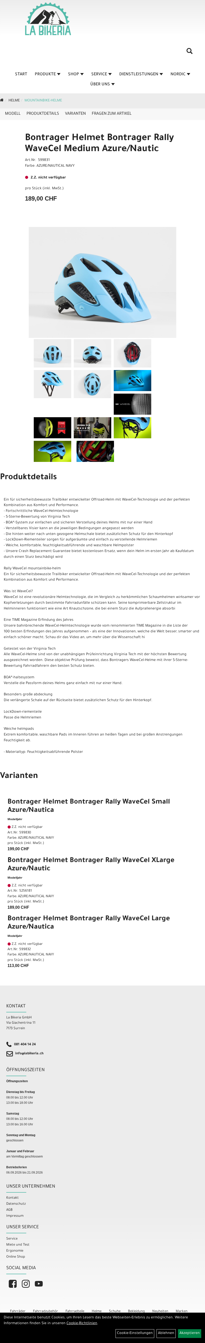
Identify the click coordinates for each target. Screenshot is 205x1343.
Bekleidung (136, 1311)
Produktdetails (42, 114)
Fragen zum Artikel (112, 114)
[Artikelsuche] (189, 53)
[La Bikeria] (48, 19)
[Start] (2, 101)
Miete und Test (18, 1245)
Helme (14, 101)
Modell (12, 114)
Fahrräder (18, 1311)
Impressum (15, 1216)
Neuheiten (160, 1311)
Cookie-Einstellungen (135, 1333)
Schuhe (114, 1311)
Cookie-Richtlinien (81, 1324)
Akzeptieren (190, 1333)
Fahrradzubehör (45, 1311)
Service (99, 74)
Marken (182, 1311)
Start (21, 74)
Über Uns (100, 84)
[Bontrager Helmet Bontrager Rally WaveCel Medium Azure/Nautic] (102, 282)
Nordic (178, 74)
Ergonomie (14, 1251)
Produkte (45, 74)
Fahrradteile (75, 1311)
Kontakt (12, 1198)
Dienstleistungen (138, 74)
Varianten (75, 114)
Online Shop (15, 1257)
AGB (9, 1210)
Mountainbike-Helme (43, 101)
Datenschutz (16, 1204)
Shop (73, 74)
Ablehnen (166, 1333)
